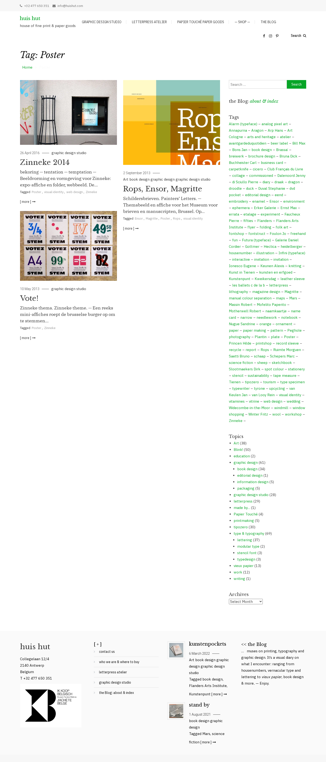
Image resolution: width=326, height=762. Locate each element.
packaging (245, 488)
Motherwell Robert (245, 311)
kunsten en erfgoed (275, 272)
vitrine (254, 401)
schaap (260, 356)
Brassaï (282, 149)
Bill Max (298, 143)
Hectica (270, 246)
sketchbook (282, 362)
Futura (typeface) (256, 240)
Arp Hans (275, 130)
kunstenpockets (207, 644)
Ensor (139, 218)
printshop (264, 343)
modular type (248, 546)
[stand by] (176, 711)
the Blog (268, 22)
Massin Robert (240, 304)
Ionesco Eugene (242, 266)
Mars (293, 298)
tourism (269, 382)
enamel (258, 201)
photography (239, 337)
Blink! (238, 449)
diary (266, 182)
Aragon (257, 130)
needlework (267, 317)
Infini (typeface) (292, 253)
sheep (262, 362)
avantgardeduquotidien (247, 143)
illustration (265, 253)
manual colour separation (250, 298)
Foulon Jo (278, 233)
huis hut (30, 18)
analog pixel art (275, 124)
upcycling (277, 388)
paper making (254, 330)
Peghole (294, 330)
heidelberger (291, 246)
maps (280, 298)
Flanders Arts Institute (208, 685)
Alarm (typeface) (243, 124)
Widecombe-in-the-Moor (249, 407)
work (238, 572)
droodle (235, 188)
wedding (293, 401)
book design (139, 179)
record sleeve (287, 343)
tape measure (284, 375)
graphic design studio (101, 22)
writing (239, 578)
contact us (107, 651)
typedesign (246, 559)
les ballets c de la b (248, 285)
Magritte (152, 218)
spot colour (274, 369)
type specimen (292, 382)
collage (238, 175)
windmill (281, 407)
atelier (285, 137)
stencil (237, 375)
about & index (264, 101)
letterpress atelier (149, 22)
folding (265, 227)
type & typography (249, 533)
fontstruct (256, 233)
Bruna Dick (288, 156)
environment (294, 201)
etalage (249, 214)
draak (279, 182)
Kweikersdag (265, 278)
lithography (238, 291)
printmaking (244, 520)
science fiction (241, 362)
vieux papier (243, 565)
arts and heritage (261, 137)
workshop (293, 414)
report (251, 349)
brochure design (261, 156)
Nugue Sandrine (242, 324)
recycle (235, 349)
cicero (258, 169)
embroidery (238, 201)
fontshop (236, 233)
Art (125, 179)
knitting (295, 266)
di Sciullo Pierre (245, 182)
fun (235, 240)
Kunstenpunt (239, 278)
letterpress (278, 285)
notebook (289, 317)
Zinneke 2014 (45, 162)
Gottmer (252, 246)
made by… (242, 507)
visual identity (53, 192)
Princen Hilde (240, 343)
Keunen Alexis (272, 266)
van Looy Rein (263, 395)
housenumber (240, 253)
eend (279, 195)
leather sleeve (292, 278)
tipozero (252, 382)
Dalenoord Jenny (291, 175)
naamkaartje (276, 311)
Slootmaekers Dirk (244, 369)
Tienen (235, 382)
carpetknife (238, 169)
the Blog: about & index (116, 693)
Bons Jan (239, 149)
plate (275, 337)
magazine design (266, 291)
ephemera (241, 207)
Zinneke (91, 192)
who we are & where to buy (119, 662)
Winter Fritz (258, 414)
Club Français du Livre (285, 169)
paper (234, 330)
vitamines (237, 401)
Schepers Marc (282, 356)
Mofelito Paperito (271, 304)
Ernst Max (288, 207)
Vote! (29, 298)
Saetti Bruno (239, 356)
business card (272, 162)
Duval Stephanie (271, 188)
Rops (176, 218)
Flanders (264, 220)
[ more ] (25, 202)
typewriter (241, 388)
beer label (279, 143)
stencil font (247, 553)
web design (74, 192)
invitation (261, 259)
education (242, 456)
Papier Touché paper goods (200, 22)
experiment (270, 214)
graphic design (163, 179)
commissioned (261, 175)
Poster (36, 192)
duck (250, 188)
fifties (248, 220)
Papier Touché (246, 514)
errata (234, 214)
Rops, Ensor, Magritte (162, 188)
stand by (199, 705)
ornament (284, 324)
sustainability (258, 375)
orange (265, 324)
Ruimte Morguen (287, 349)
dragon (294, 182)
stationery (296, 369)
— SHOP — (242, 22)
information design (252, 482)
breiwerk (236, 156)
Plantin (261, 337)
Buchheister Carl (243, 162)
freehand (298, 233)
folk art (282, 227)
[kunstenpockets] (176, 650)
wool (276, 414)
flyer (251, 227)
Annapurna (238, 130)
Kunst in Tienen (242, 272)
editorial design (257, 195)
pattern (276, 330)
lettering (244, 540)
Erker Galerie (265, 207)
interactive (241, 259)
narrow (246, 317)
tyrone (259, 388)
